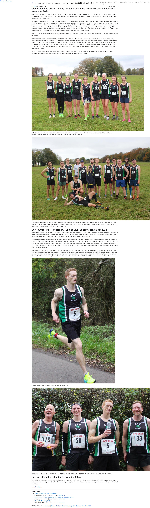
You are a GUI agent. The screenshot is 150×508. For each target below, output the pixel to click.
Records (130, 2)
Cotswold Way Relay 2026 (42, 501)
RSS (89, 506)
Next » (40, 487)
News (96, 2)
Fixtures (110, 2)
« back (34, 6)
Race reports (62, 495)
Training (116, 2)
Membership (123, 2)
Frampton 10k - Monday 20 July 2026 (46, 493)
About (144, 2)
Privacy (47, 506)
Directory (64, 506)
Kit (140, 2)
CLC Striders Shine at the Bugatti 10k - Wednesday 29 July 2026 (54, 497)
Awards (136, 2)
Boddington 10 (103, 3)
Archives (78, 506)
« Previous (35, 487)
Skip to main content (6, 1)
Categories (72, 506)
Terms (53, 506)
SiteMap (84, 506)
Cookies (58, 506)
